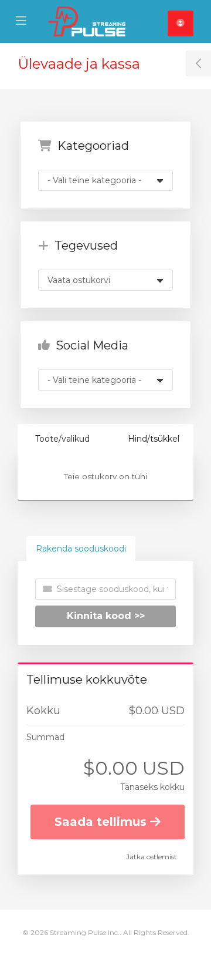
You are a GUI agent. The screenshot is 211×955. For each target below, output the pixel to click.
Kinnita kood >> (106, 615)
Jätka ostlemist (151, 856)
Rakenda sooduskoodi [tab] (81, 548)
